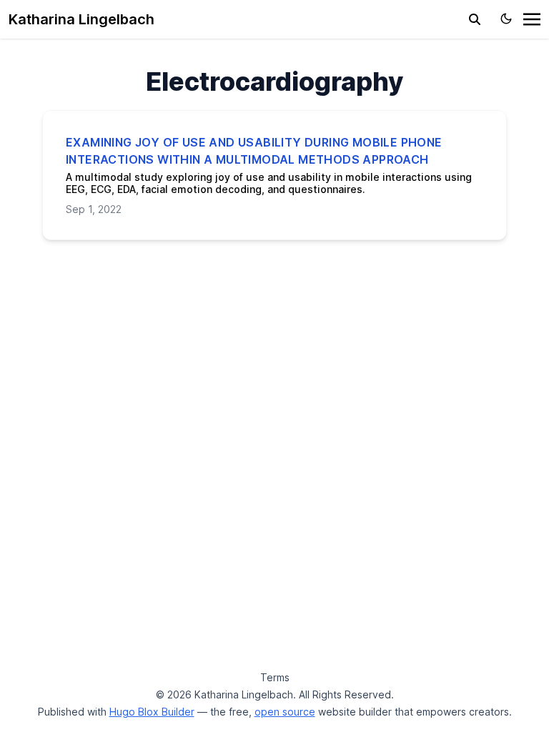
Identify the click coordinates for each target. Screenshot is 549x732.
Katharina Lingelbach (81, 19)
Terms (275, 677)
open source (284, 712)
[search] (474, 19)
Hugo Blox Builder (151, 712)
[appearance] (506, 18)
